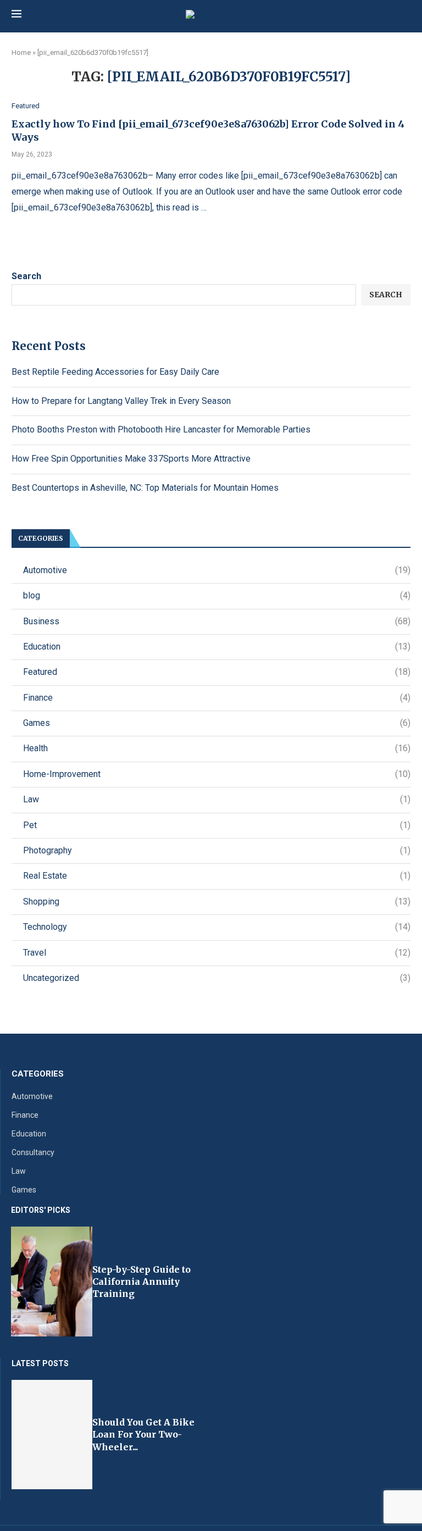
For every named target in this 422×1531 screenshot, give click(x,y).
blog (216, 595)
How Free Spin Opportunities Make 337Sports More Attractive (131, 458)
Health (216, 748)
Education (216, 646)
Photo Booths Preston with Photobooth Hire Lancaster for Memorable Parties (161, 429)
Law (216, 799)
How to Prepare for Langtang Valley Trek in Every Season (121, 401)
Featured (216, 672)
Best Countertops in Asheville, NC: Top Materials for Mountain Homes (145, 487)
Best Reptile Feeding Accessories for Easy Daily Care (115, 372)
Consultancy (33, 1152)
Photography (216, 850)
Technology (216, 927)
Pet (216, 825)
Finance (216, 697)
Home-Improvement (216, 774)
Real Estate (216, 875)
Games (216, 723)
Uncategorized (216, 978)
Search (26, 276)
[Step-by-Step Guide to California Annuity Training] (51, 1281)
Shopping (216, 901)
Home (21, 52)
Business (216, 621)
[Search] (404, 15)
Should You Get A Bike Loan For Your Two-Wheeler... (143, 1434)
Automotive (216, 570)
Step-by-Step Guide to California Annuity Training (141, 1282)
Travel (216, 952)
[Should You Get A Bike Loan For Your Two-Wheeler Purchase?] (52, 1434)
